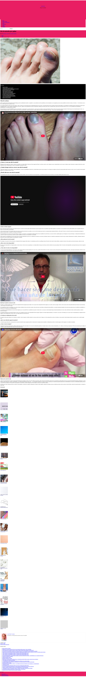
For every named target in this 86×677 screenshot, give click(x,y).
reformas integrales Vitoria (6, 657)
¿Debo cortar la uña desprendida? (7, 92)
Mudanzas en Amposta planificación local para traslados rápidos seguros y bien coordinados (16, 649)
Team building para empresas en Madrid (8, 660)
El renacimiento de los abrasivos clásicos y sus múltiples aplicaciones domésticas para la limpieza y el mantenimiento (20, 663)
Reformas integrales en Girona (7, 658)
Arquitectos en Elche (5, 664)
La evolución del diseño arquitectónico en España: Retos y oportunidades (13, 669)
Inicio (3, 20)
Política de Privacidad (5, 675)
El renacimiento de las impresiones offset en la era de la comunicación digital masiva (15, 665)
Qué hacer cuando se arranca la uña (8, 94)
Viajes (3, 25)
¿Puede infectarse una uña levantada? (8, 89)
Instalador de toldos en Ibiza (6, 662)
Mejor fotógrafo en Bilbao (6, 648)
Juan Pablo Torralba (13, 33)
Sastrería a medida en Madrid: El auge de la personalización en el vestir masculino (15, 667)
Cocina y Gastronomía (5, 22)
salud (4, 642)
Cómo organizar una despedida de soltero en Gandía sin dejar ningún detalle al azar (15, 653)
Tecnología (4, 24)
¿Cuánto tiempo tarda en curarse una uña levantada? (10, 88)
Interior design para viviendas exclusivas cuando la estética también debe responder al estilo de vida (18, 650)
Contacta (3, 26)
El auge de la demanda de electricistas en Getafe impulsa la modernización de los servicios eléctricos (18, 666)
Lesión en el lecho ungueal (6, 90)
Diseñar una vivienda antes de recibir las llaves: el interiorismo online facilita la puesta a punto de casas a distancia (20, 659)
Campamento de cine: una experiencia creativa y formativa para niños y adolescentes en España (17, 668)
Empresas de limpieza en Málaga (7, 656)
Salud (3, 23)
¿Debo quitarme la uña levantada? (7, 91)
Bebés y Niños (4, 21)
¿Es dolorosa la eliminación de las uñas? (8, 95)
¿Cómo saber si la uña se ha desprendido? (9, 93)
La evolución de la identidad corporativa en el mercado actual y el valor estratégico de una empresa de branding (19, 651)
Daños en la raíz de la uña (6, 97)
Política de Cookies (5, 674)
